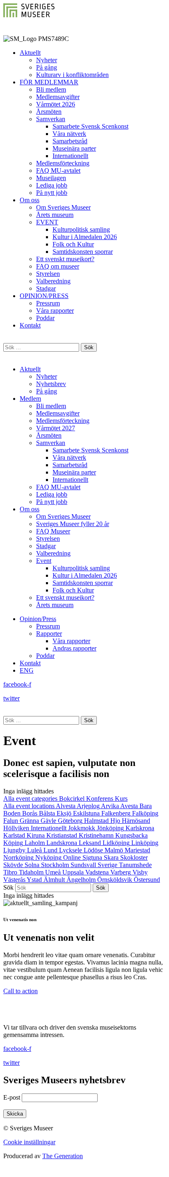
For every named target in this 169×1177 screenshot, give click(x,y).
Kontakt (30, 325)
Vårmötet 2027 (55, 428)
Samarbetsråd (70, 141)
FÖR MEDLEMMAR (49, 82)
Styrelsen (48, 273)
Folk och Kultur (73, 244)
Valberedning (53, 281)
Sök (8, 887)
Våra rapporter (55, 310)
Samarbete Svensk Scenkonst (90, 126)
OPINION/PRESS (44, 295)
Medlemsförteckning (62, 163)
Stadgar (46, 288)
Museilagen (51, 177)
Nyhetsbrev (51, 383)
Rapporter (49, 633)
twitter (11, 698)
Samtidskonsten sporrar (83, 251)
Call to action (20, 990)
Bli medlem (51, 89)
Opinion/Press (38, 618)
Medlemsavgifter (58, 96)
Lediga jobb (51, 185)
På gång (46, 67)
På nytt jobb (51, 192)
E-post (11, 1097)
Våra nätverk (69, 133)
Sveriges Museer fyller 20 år (72, 523)
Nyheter (46, 59)
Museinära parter (74, 148)
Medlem (30, 398)
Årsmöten (49, 111)
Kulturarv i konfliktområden (72, 74)
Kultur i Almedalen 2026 (85, 236)
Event (43, 560)
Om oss (29, 200)
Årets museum (54, 214)
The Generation (62, 1155)
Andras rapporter (74, 648)
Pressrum (48, 303)
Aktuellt (30, 52)
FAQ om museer (57, 266)
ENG (27, 670)
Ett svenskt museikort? (65, 258)
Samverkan (50, 118)
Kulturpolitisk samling (81, 229)
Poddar (45, 317)
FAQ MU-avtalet (58, 170)
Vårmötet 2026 (55, 104)
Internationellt (70, 155)
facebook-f (17, 684)
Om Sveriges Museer (63, 207)
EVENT (47, 222)
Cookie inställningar (29, 1142)
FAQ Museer (53, 531)
